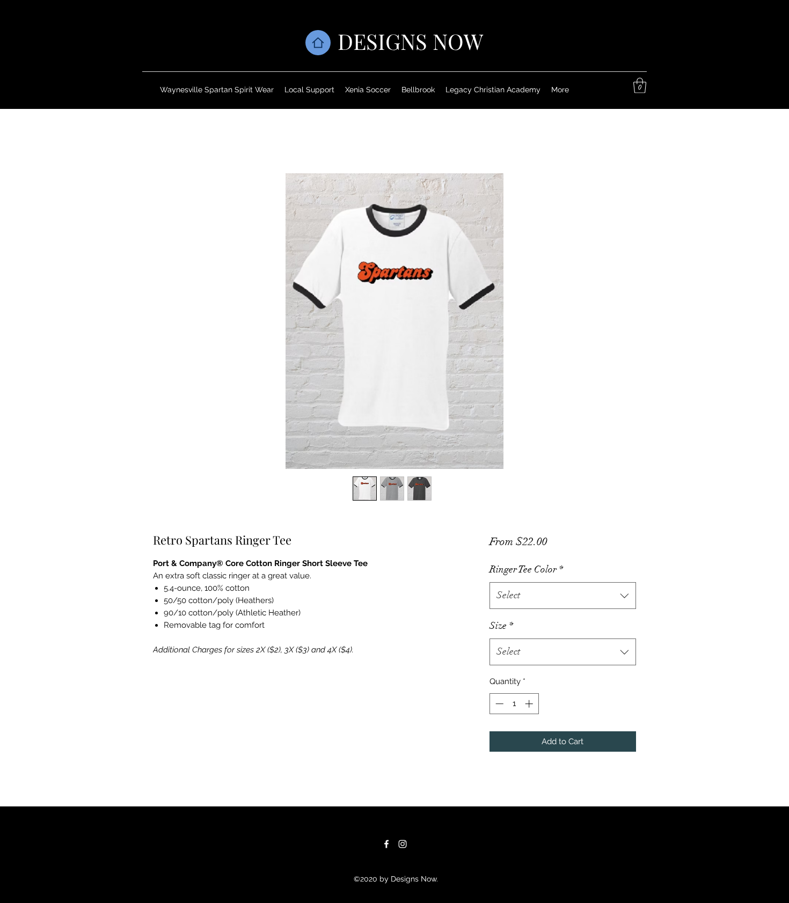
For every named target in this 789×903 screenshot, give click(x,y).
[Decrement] (498, 704)
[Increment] (530, 704)
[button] (639, 85)
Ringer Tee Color (526, 569)
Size (501, 626)
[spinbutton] (514, 704)
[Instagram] (402, 844)
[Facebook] (386, 844)
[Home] (318, 42)
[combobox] (563, 595)
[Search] (646, 54)
